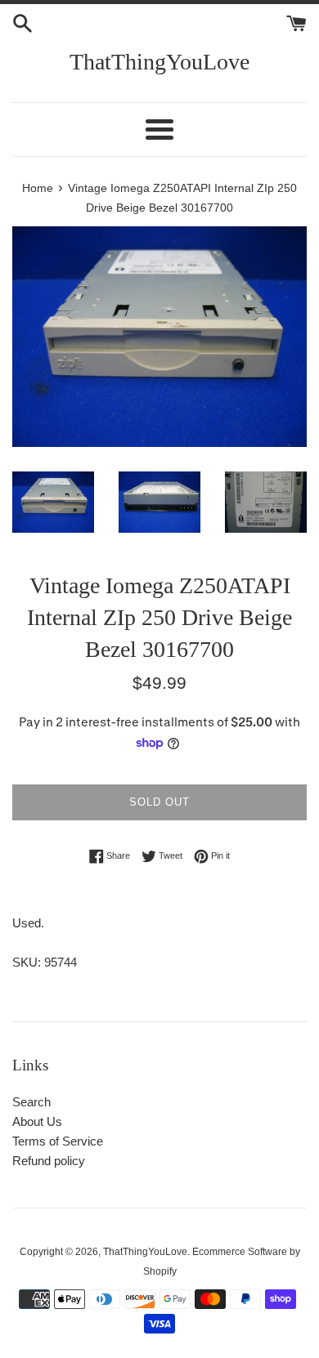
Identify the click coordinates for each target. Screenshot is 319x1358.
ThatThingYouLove (159, 61)
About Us (37, 1121)
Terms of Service (57, 1141)
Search (31, 1102)
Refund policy (48, 1161)
